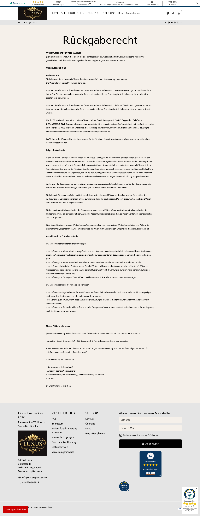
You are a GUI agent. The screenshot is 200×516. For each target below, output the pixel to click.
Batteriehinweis (60, 446)
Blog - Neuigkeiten (129, 13)
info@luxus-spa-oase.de (32, 477)
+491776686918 (28, 482)
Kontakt (89, 418)
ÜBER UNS (109, 13)
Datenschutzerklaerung (64, 442)
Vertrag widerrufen (16, 509)
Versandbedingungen (63, 437)
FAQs (88, 428)
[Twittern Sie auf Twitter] (172, 22)
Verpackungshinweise (63, 451)
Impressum (57, 423)
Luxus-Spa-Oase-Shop (42, 507)
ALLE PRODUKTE (73, 13)
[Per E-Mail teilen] (181, 22)
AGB (54, 418)
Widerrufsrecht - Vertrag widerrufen (64, 430)
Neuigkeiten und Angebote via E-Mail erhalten (141, 435)
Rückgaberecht (31, 22)
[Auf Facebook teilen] (169, 22)
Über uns (90, 423)
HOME (55, 13)
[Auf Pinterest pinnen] (175, 22)
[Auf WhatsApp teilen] (178, 22)
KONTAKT (94, 13)
